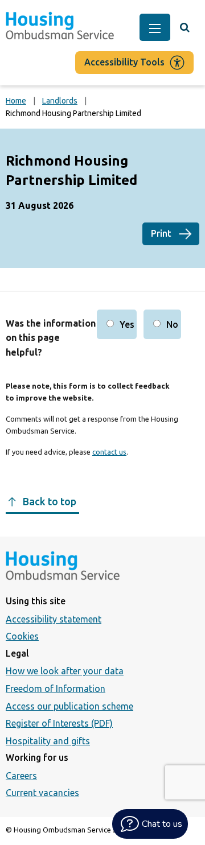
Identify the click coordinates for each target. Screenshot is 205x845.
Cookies (22, 636)
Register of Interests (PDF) (59, 723)
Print (161, 233)
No (172, 324)
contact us (109, 452)
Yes (127, 324)
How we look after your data (65, 671)
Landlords (59, 100)
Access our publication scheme (69, 706)
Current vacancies (42, 793)
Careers (21, 775)
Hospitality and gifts (48, 741)
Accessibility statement (53, 619)
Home (16, 100)
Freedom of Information (55, 688)
